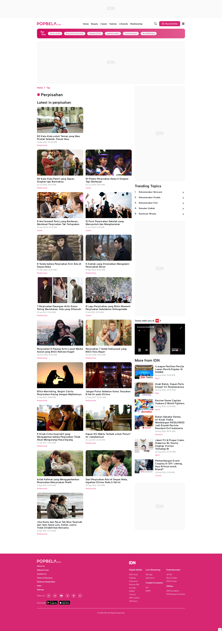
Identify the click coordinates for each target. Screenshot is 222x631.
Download (41, 603)
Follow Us (41, 596)
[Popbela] (49, 23)
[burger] (183, 23)
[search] (155, 24)
